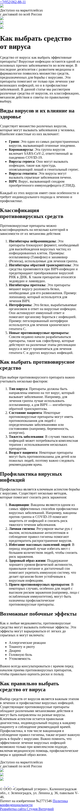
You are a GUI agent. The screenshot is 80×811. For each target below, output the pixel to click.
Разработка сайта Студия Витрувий (27, 809)
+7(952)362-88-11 (13, 2)
